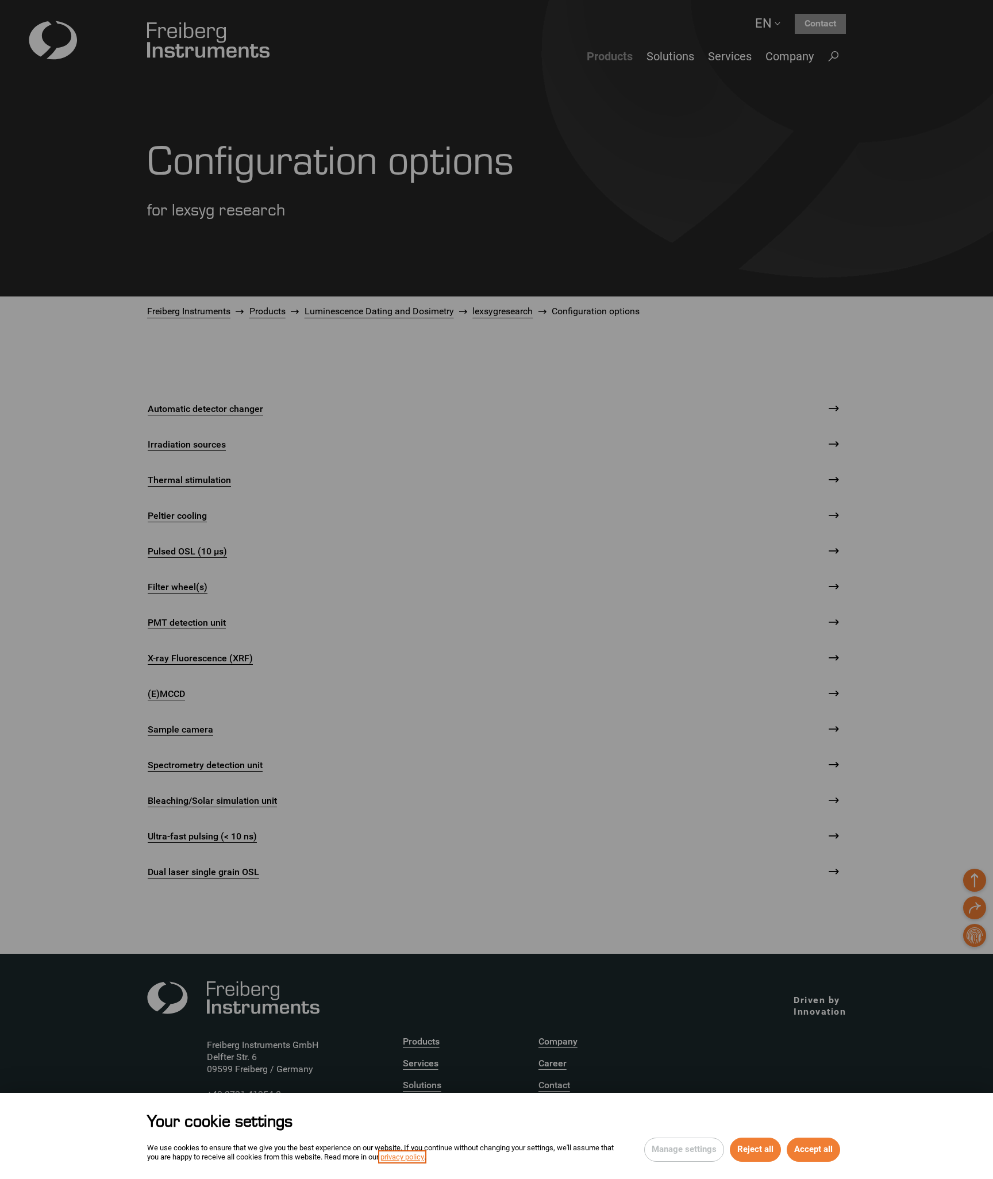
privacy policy (402, 1157)
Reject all (755, 1149)
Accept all (813, 1149)
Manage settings (684, 1149)
